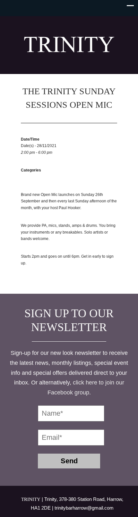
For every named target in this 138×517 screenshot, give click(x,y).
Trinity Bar (69, 42)
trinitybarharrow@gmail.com (84, 508)
